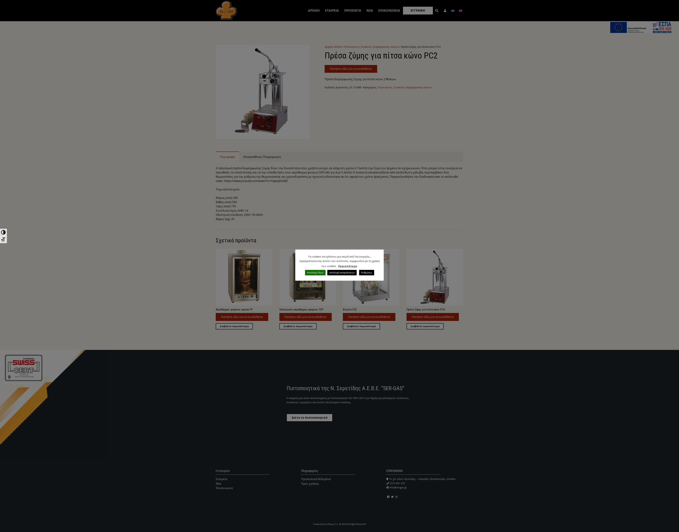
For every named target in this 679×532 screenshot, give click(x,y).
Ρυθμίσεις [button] (366, 272)
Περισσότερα (347, 266)
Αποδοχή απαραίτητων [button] (342, 272)
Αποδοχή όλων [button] (315, 272)
